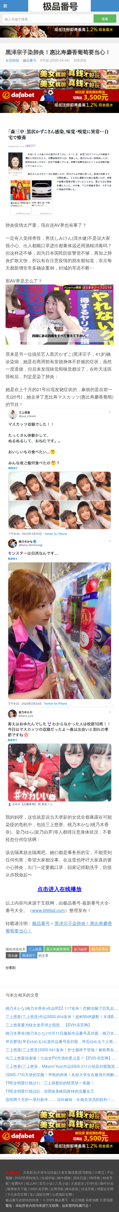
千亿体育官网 (17, 1194)
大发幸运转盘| (47, 1172)
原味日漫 (79, 1177)
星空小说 (46, 1183)
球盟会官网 (105, 1188)
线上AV (31, 1183)
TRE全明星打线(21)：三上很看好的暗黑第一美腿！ (50, 1082)
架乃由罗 (80, 949)
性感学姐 (48, 1177)
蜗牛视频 (64, 1177)
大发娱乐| (30, 1172)
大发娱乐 (77, 1183)
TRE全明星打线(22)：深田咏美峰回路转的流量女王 (50, 1091)
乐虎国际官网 (62, 1194)
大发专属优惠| (68, 1172)
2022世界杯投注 (27, 1177)
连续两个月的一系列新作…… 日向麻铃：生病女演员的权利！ (58, 1099)
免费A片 (17, 1183)
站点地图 (78, 1199)
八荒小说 (61, 1183)
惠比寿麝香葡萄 (57, 949)
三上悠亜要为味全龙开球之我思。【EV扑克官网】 (49, 1024)
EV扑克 (92, 1183)
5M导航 (94, 1177)
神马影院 (72, 1188)
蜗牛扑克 (106, 1183)
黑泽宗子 (28, 955)
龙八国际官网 (40, 1194)
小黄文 (99, 1172)
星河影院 (85, 1172)
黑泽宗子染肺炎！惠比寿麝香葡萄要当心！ (58, 52)
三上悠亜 (35, 949)
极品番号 (59, 6)
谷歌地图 (92, 1199)
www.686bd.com (48, 910)
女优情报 (12, 60)
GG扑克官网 (39, 1188)
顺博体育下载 (17, 1188)
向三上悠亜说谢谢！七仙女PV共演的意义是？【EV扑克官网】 (59, 1058)
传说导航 (87, 1188)
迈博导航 (57, 1188)
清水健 (13, 955)
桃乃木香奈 (100, 949)
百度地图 (106, 1199)
